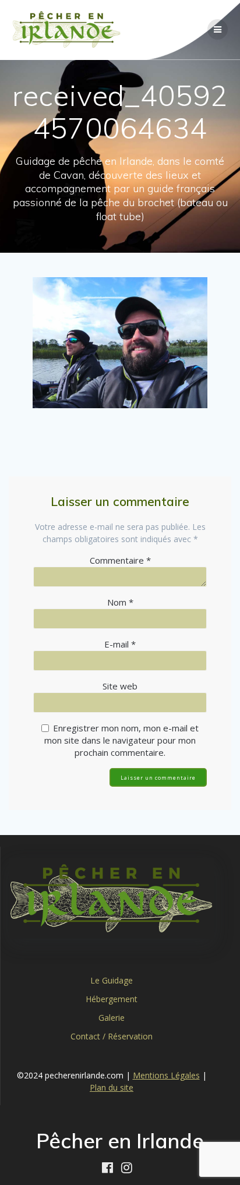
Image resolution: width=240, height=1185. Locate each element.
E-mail (120, 644)
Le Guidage (111, 980)
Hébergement (111, 998)
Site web (120, 686)
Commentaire (120, 560)
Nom (120, 602)
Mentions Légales (166, 1075)
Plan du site (111, 1087)
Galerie (111, 1017)
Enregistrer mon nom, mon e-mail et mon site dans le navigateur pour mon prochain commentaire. (121, 740)
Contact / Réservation (111, 1036)
